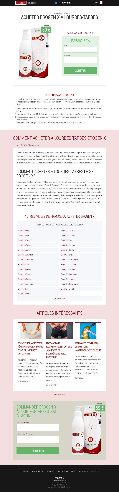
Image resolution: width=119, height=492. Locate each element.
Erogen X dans (23, 289)
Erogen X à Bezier (24, 293)
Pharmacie (25, 471)
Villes (73, 471)
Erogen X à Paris (23, 230)
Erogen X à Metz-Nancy (26, 284)
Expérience (50, 471)
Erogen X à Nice (23, 235)
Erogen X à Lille (23, 264)
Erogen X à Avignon (68, 245)
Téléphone (67, 56)
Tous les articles (59, 394)
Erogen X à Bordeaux (25, 255)
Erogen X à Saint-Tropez (69, 259)
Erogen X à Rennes (24, 274)
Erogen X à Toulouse (68, 235)
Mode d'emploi (63, 471)
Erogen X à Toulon (24, 279)
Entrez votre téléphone (25, 434)
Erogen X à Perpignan (68, 269)
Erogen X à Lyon (66, 240)
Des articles (83, 471)
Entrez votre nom (23, 422)
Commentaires (37, 471)
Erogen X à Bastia (24, 250)
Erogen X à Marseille (68, 230)
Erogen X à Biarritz (67, 250)
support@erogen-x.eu (59, 480)
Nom (65, 45)
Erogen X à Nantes (24, 269)
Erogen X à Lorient (67, 289)
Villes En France (59, 298)
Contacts (94, 471)
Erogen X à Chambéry (25, 259)
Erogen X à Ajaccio (24, 245)
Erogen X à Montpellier (69, 264)
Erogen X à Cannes (24, 240)
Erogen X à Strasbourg (69, 274)
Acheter (80, 70)
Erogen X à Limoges (68, 279)
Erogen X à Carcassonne (69, 284)
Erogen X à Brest (67, 255)
